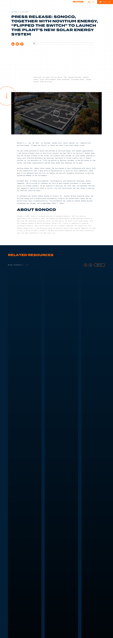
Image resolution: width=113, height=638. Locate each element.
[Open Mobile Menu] (89, 2)
